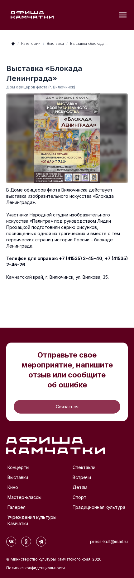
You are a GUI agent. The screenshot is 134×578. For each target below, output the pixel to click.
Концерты (18, 467)
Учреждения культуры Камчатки (31, 520)
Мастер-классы (24, 497)
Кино (12, 487)
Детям (80, 487)
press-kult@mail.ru (109, 541)
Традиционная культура (99, 507)
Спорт (79, 497)
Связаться (67, 406)
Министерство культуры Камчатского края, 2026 (56, 559)
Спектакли (84, 467)
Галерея (16, 507)
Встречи (82, 477)
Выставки (55, 43)
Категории (31, 43)
